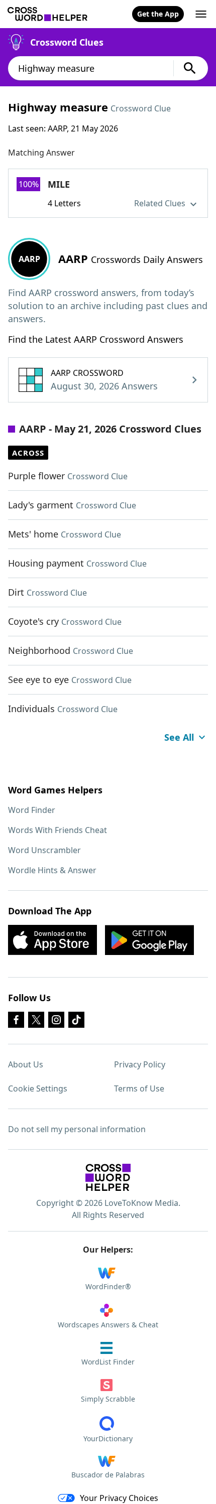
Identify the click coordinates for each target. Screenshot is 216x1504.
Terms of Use (139, 1088)
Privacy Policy (139, 1064)
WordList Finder (108, 1361)
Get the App (158, 14)
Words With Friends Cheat (57, 830)
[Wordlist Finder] (108, 1177)
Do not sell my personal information (77, 1129)
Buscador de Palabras (108, 1474)
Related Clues (160, 203)
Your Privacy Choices (119, 1497)
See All (179, 737)
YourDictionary (108, 1438)
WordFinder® (108, 1286)
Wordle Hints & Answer (52, 870)
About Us (25, 1064)
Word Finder (31, 809)
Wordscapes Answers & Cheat (108, 1324)
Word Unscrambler (44, 850)
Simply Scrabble (108, 1399)
